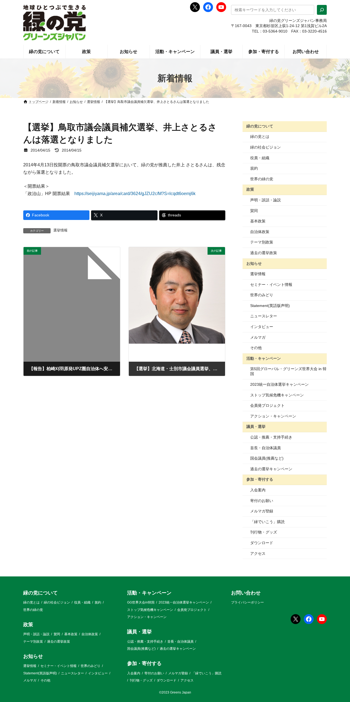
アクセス (258, 553)
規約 (254, 168)
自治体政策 (259, 232)
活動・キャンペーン (263, 358)
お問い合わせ (246, 593)
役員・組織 (259, 158)
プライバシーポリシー (247, 603)
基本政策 (258, 221)
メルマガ (258, 337)
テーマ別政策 (261, 242)
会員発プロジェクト (267, 405)
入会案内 (258, 490)
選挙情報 (60, 230)
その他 (256, 348)
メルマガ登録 (261, 511)
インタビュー (261, 326)
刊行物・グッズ (263, 532)
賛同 (254, 210)
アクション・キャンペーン (273, 416)
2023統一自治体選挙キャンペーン (279, 384)
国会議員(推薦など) (267, 458)
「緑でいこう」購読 (267, 522)
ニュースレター (263, 316)
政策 (250, 189)
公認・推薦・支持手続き (271, 437)
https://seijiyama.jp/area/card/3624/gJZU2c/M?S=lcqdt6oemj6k (135, 193)
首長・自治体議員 (265, 448)
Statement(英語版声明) (270, 305)
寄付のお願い (261, 500)
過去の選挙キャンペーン (271, 469)
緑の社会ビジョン (265, 147)
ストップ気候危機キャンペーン (277, 395)
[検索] (322, 10)
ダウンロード (261, 543)
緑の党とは (259, 136)
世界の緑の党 (261, 179)
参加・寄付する (259, 479)
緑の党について (259, 126)
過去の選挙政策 (263, 253)
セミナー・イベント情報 (271, 284)
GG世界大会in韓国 (140, 603)
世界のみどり (261, 295)
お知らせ (254, 263)
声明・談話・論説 (265, 200)
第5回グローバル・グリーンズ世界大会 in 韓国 (288, 371)
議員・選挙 (256, 426)
